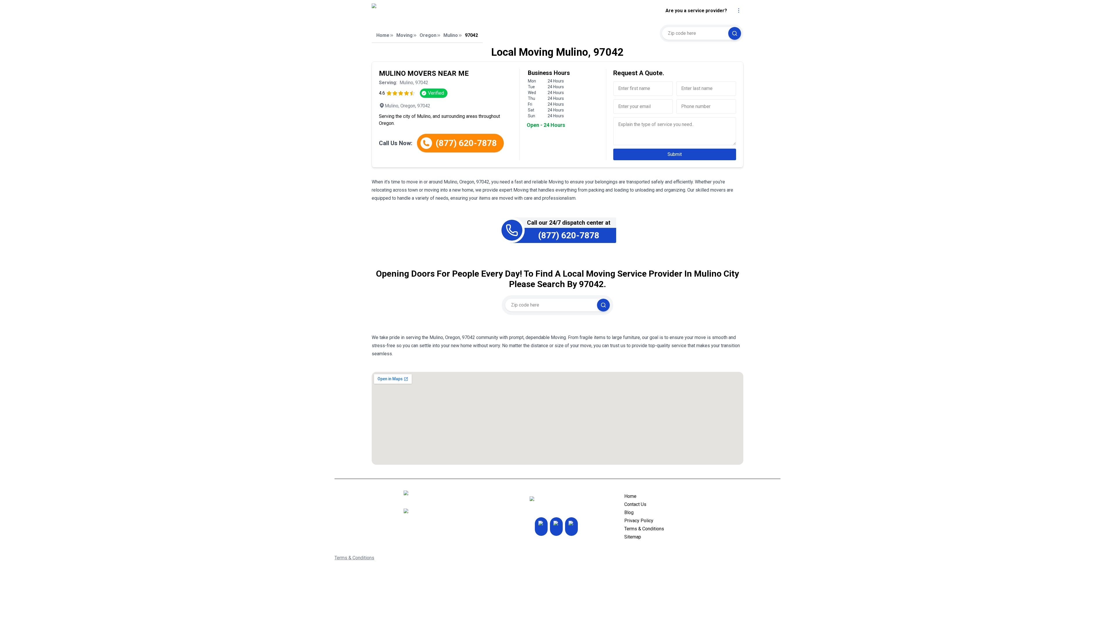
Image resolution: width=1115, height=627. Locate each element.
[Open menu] (738, 10)
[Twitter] (556, 526)
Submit (675, 154)
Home (382, 35)
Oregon (428, 35)
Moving (404, 35)
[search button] (734, 33)
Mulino (450, 35)
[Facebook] (571, 526)
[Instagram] (541, 526)
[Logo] (425, 10)
